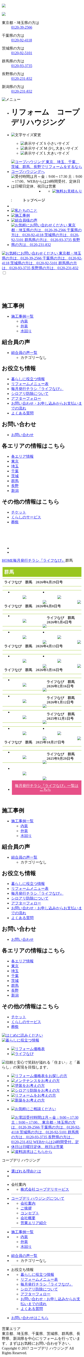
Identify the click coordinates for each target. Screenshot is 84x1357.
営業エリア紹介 (34, 1223)
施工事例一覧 (22, 1232)
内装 (24, 321)
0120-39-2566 (21, 27)
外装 (24, 326)
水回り (26, 331)
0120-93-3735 (21, 66)
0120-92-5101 (21, 53)
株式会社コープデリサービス (45, 1189)
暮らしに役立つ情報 (37, 1274)
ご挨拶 (26, 1208)
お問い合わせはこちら (30, 1318)
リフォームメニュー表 (39, 1279)
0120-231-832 (21, 79)
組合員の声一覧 (24, 1256)
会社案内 (28, 1203)
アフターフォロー (35, 1294)
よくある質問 (32, 1309)
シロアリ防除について (39, 1289)
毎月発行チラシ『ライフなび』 (47, 1284)
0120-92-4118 (21, 40)
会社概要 (28, 1218)
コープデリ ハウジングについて (37, 1198)
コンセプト (30, 1213)
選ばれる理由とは (26, 1171)
